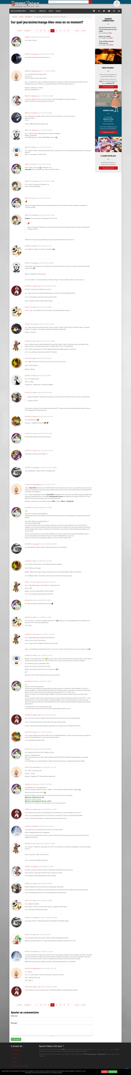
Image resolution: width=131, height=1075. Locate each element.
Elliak (34, 934)
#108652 (27, 826)
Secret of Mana (98, 1049)
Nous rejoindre (16, 1050)
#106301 (27, 484)
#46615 (27, 198)
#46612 (27, 147)
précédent (27, 30)
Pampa (35, 416)
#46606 (27, 37)
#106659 (27, 681)
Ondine (35, 450)
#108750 (27, 968)
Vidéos (32, 11)
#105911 (27, 307)
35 (68, 30)
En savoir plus (112, 1071)
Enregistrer (16, 1039)
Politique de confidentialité (20, 1065)
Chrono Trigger (108, 1049)
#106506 (27, 561)
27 (36, 30)
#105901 (27, 263)
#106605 (27, 634)
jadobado (34, 130)
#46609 (27, 96)
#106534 (27, 600)
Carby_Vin (35, 324)
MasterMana (35, 71)
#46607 (27, 54)
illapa (34, 358)
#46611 (27, 130)
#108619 (27, 767)
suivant (77, 30)
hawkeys (34, 96)
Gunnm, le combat (104, 36)
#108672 (27, 883)
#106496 (27, 507)
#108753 (27, 987)
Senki (34, 246)
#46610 (27, 113)
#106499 (27, 544)
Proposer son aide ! (108, 132)
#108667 (27, 866)
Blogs (58, 11)
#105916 (27, 341)
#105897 (27, 246)
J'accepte (104, 1071)
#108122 (27, 749)
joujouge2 (35, 54)
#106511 (27, 582)
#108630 (27, 784)
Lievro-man (36, 341)
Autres (21, 17)
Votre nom (14, 1016)
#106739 (27, 732)
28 (40, 30)
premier (19, 30)
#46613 (27, 164)
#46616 (27, 215)
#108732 (27, 917)
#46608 (27, 71)
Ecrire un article (108, 87)
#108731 (27, 900)
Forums (14, 17)
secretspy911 (37, 467)
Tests (51, 11)
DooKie (111, 45)
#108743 (27, 951)
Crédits (14, 1062)
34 (64, 30)
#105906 (27, 286)
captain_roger (37, 286)
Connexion (117, 3)
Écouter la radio (108, 168)
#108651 (27, 809)
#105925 (27, 392)
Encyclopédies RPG (18, 11)
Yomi (33, 37)
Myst (34, 375)
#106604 (27, 617)
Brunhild (35, 826)
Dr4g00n (34, 113)
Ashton (35, 392)
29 (44, 30)
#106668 (27, 715)
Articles (42, 11)
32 (56, 30)
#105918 (27, 358)
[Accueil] (28, 4)
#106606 (27, 655)
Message (14, 1023)
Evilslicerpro (35, 181)
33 (60, 30)
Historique (15, 1054)
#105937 (27, 450)
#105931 (27, 433)
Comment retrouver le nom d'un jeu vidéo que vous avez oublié (108, 29)
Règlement (15, 1058)
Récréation (28, 17)
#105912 (27, 324)
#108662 (27, 843)
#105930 (27, 416)
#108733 (27, 934)
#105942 (27, 467)
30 (48, 30)
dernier (83, 30)
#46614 (27, 181)
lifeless (34, 147)
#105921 (27, 375)
